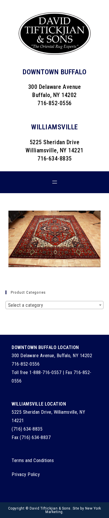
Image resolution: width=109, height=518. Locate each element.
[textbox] (54, 305)
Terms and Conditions (33, 460)
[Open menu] (54, 182)
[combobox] (55, 305)
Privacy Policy (26, 474)
